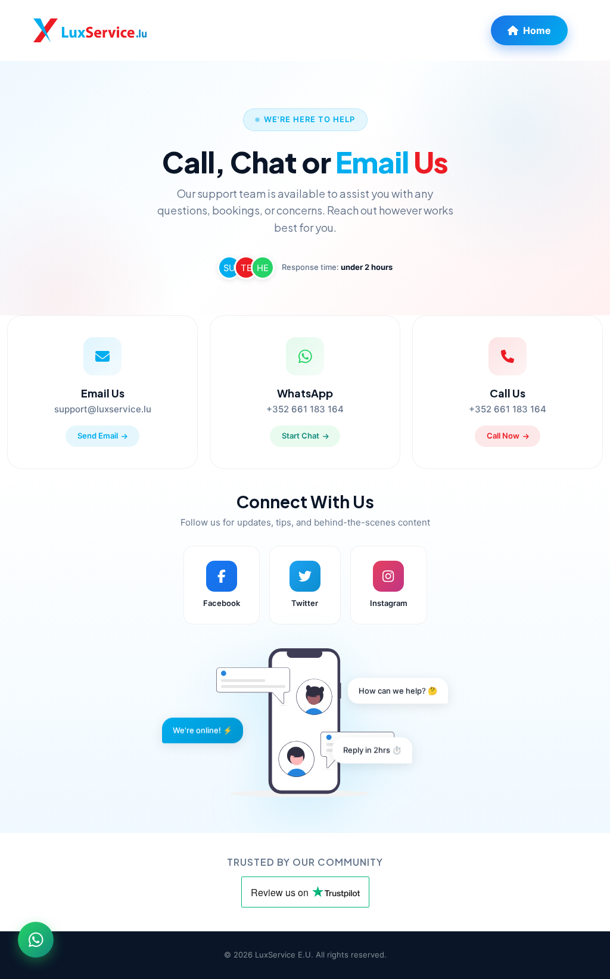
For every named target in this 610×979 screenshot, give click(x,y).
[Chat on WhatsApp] (36, 943)
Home (537, 30)
